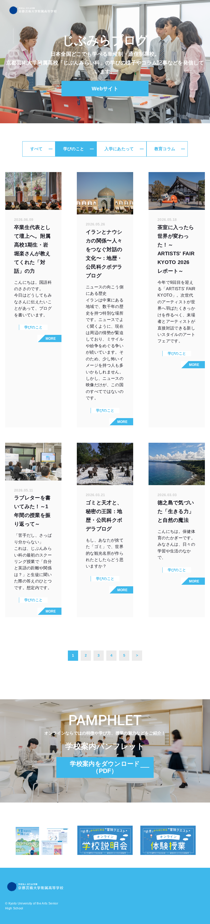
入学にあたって (119, 149)
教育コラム (164, 149)
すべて (36, 149)
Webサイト (105, 88)
